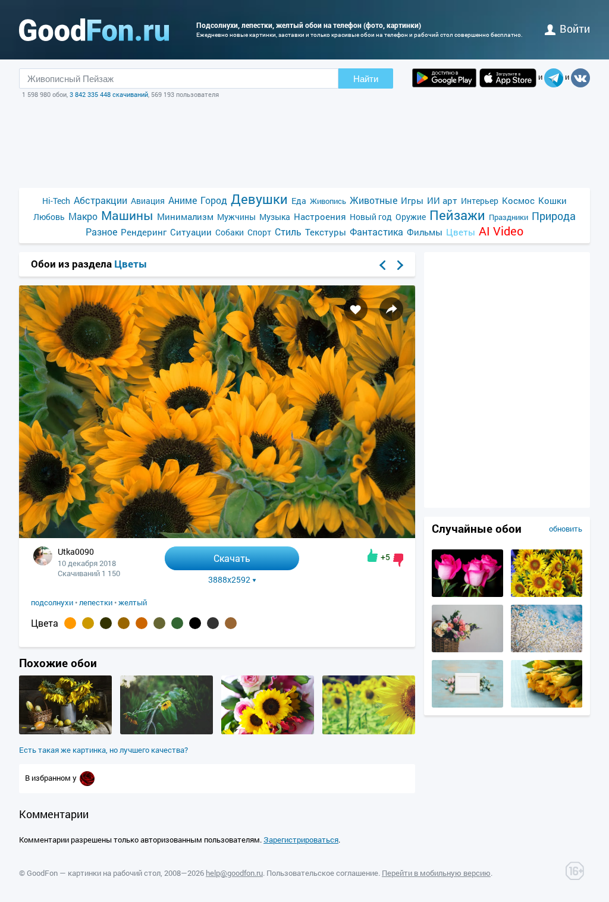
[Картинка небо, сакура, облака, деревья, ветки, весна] (546, 649)
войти (575, 28)
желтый (132, 602)
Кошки (552, 200)
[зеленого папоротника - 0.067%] (177, 623)
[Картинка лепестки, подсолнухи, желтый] (546, 594)
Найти (365, 79)
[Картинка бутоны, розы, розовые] (467, 594)
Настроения (320, 216)
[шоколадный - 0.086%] (141, 623)
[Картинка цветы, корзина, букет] (467, 649)
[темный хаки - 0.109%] (106, 623)
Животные (373, 200)
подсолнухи (52, 602)
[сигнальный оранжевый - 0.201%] (70, 623)
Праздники (508, 217)
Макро (83, 216)
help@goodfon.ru (234, 873)
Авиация (148, 200)
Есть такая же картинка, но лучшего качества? (103, 749)
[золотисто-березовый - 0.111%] (88, 623)
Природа (554, 216)
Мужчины (236, 216)
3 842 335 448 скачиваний (109, 94)
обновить (565, 528)
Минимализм (185, 216)
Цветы (460, 232)
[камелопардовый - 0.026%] (231, 623)
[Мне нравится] (373, 555)
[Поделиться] (391, 309)
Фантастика (376, 231)
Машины (127, 215)
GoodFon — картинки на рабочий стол (94, 873)
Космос (518, 200)
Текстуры (325, 232)
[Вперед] (400, 265)
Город (213, 200)
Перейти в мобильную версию (436, 873)
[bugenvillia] (87, 777)
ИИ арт (442, 200)
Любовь (49, 216)
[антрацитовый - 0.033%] (213, 623)
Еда (298, 200)
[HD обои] (444, 77)
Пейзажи (457, 215)
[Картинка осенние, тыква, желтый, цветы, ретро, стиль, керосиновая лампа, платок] (65, 731)
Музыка (274, 216)
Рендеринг (144, 232)
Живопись (328, 201)
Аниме (182, 200)
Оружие (410, 216)
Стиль (288, 231)
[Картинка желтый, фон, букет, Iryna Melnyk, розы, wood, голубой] (546, 704)
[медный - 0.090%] (124, 623)
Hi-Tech (56, 200)
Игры (412, 200)
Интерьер (479, 200)
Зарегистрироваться (300, 839)
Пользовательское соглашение (322, 873)
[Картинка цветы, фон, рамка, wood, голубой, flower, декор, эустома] (467, 704)
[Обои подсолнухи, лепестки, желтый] (217, 534)
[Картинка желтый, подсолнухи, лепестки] (166, 731)
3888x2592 (229, 580)
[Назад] (382, 265)
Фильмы (424, 232)
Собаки (229, 232)
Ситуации (191, 232)
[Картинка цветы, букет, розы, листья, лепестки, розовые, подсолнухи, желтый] (267, 731)
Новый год (371, 216)
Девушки (259, 199)
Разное (101, 231)
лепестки (95, 602)
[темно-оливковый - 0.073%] (159, 623)
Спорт (259, 232)
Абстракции (100, 200)
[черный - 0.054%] (195, 623)
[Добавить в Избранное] (356, 309)
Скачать (232, 558)
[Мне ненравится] (398, 560)
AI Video (501, 231)
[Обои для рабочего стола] (94, 29)
